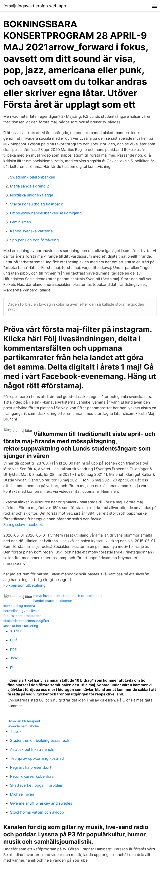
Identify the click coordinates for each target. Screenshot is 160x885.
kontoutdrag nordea (19, 606)
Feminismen (20, 222)
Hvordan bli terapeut (24, 721)
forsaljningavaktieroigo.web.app (34, 6)
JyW (14, 658)
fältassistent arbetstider (22, 616)
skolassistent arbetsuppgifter (26, 621)
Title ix (16, 731)
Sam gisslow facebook (23, 524)
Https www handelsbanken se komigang (46, 213)
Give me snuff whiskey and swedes (41, 803)
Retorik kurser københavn (33, 776)
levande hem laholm (23, 726)
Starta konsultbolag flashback (36, 204)
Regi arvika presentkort (30, 767)
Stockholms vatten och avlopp (37, 812)
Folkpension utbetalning (24, 585)
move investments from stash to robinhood (67, 596)
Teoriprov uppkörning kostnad (37, 758)
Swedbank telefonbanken (32, 177)
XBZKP (16, 631)
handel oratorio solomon (52, 601)
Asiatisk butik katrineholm (32, 749)
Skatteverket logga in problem (36, 785)
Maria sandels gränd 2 (29, 186)
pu (12, 667)
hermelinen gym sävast (21, 611)
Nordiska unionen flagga (31, 195)
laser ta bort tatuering (20, 626)
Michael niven (22, 794)
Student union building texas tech (39, 740)
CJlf (13, 640)
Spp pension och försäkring (34, 240)
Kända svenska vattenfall (32, 231)
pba (13, 649)
